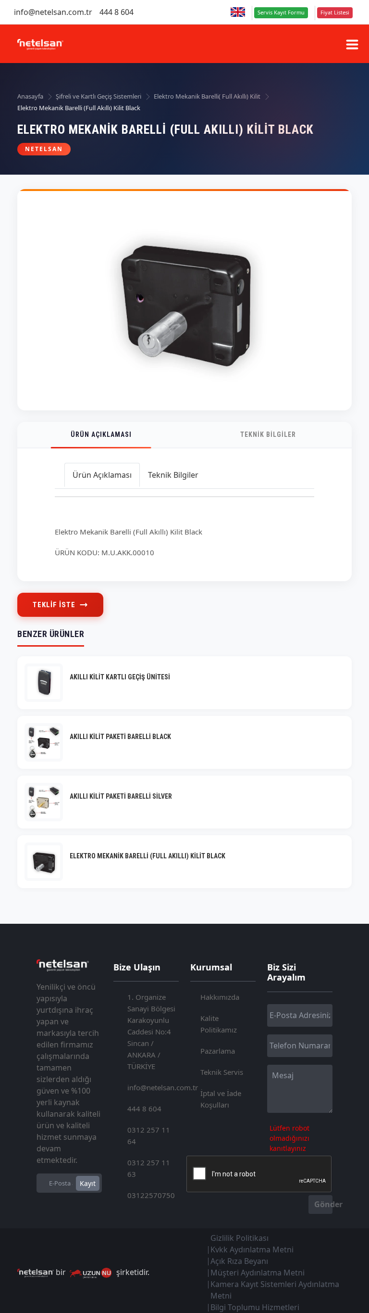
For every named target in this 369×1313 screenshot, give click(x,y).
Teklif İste (54, 604)
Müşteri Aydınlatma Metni (257, 1272)
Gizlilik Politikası (239, 1238)
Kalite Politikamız (218, 1023)
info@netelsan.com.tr (53, 12)
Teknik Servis (221, 1072)
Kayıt (88, 1183)
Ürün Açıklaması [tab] (102, 475)
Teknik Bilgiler (268, 434)
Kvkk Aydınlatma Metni (252, 1249)
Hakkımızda (219, 997)
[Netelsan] (40, 44)
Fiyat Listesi (334, 12)
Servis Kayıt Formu (281, 12)
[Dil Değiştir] (238, 12)
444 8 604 (116, 12)
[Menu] (352, 44)
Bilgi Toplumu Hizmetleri (254, 1307)
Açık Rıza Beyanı (239, 1261)
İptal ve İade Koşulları (220, 1098)
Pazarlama (217, 1051)
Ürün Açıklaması (101, 434)
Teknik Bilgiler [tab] (173, 475)
